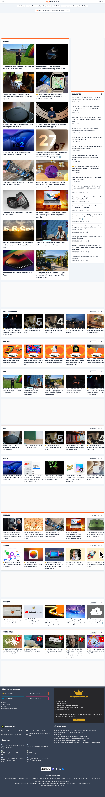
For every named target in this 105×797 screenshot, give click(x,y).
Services (6, 602)
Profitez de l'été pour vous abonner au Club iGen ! (53, 10)
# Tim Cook (21, 6)
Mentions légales (10, 778)
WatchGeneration (35, 698)
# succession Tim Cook (80, 6)
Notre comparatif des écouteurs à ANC (39, 734)
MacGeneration (35, 693)
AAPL (5, 371)
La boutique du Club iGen (9, 708)
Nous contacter (95, 778)
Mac (4, 428)
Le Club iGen (9, 693)
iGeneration (9, 698)
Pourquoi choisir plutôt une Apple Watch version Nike (70, 736)
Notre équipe (73, 778)
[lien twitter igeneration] (60, 769)
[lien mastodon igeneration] (53, 769)
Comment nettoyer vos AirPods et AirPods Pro (68, 732)
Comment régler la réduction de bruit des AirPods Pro (70, 740)
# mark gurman (66, 6)
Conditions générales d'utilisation (27, 778)
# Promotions (31, 6)
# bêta (39, 6)
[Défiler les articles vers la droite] (101, 312)
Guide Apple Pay (59, 734)
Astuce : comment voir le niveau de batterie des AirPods (71, 738)
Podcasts (6, 341)
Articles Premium (10, 311)
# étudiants (55, 6)
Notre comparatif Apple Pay (12, 734)
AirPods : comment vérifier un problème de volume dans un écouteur (75, 730)
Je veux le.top (5, 704)
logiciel (6, 545)
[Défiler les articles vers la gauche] (99, 312)
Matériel (6, 515)
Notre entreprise (84, 778)
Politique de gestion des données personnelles (53, 778)
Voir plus (93, 312)
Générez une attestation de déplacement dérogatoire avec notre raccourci (77, 742)
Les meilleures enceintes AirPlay (13, 731)
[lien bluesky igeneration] (63, 769)
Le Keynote (4, 706)
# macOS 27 (46, 6)
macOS (5, 458)
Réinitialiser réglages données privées (52, 785)
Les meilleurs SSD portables (37, 731)
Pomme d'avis (8, 632)
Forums (3, 702)
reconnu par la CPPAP (39, 783)
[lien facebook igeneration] (56, 769)
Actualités (76, 94)
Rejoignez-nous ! (79, 720)
